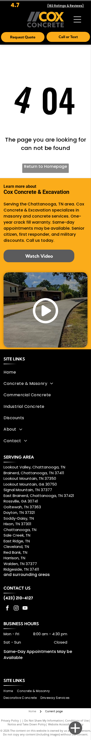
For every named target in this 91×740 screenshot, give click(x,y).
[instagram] (16, 608)
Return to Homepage (45, 166)
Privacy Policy (10, 720)
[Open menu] (77, 19)
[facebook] (7, 608)
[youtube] (25, 608)
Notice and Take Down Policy (27, 724)
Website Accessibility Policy (65, 724)
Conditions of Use (77, 720)
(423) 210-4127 (18, 598)
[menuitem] (45, 372)
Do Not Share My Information (43, 720)
